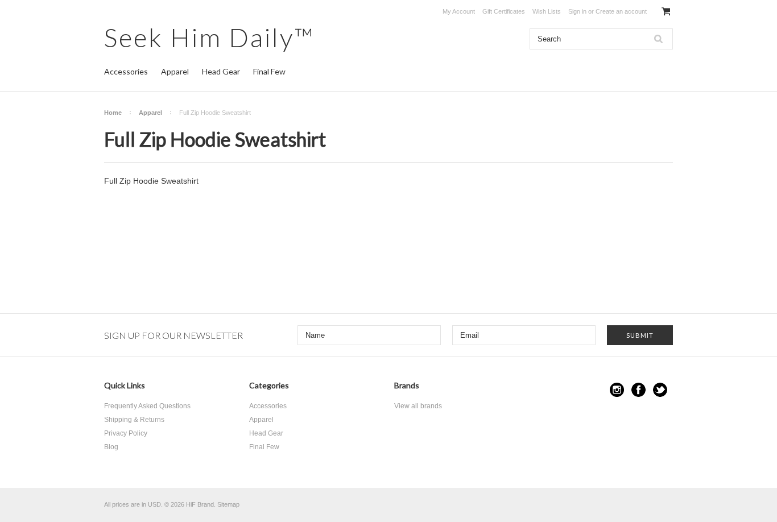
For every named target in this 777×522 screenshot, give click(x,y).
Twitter (660, 390)
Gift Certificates (503, 11)
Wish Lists (546, 11)
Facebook (638, 390)
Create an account (621, 11)
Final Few (269, 71)
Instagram (617, 390)
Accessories (126, 71)
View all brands (418, 406)
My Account (459, 11)
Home (113, 112)
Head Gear (221, 71)
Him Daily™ (209, 37)
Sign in (577, 11)
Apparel (175, 71)
